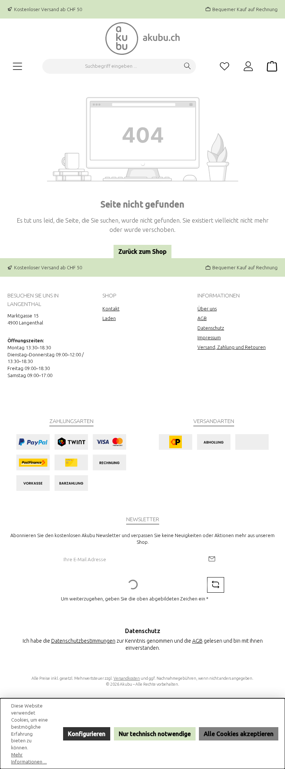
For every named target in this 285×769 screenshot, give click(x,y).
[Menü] (17, 66)
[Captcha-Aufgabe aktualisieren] (215, 585)
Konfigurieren (86, 733)
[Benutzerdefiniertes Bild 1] (71, 462)
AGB (202, 318)
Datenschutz (210, 327)
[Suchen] (187, 66)
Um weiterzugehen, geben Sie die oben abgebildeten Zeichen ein (135, 598)
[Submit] (212, 559)
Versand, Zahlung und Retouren (231, 347)
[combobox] (111, 66)
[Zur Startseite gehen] (142, 38)
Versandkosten (127, 678)
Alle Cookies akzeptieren (238, 733)
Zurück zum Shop (142, 251)
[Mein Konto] (248, 66)
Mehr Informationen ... (29, 758)
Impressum (209, 337)
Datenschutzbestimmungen (83, 641)
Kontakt (110, 308)
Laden (109, 318)
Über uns (207, 308)
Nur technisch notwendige (155, 733)
